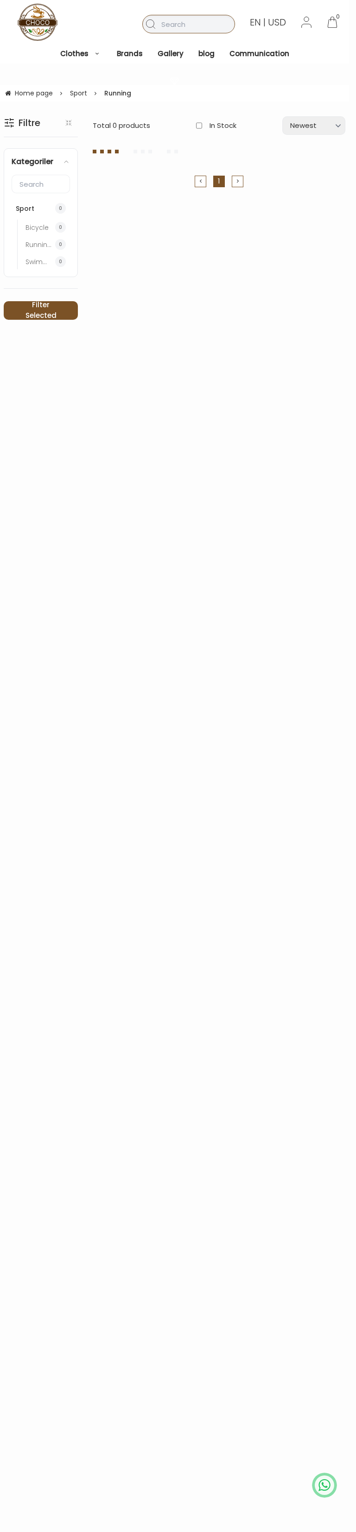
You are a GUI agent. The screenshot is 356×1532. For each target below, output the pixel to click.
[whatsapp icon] (324, 1485)
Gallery (171, 53)
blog (206, 53)
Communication (259, 53)
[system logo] (37, 22)
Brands (130, 53)
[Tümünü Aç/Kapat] (68, 122)
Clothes (74, 53)
